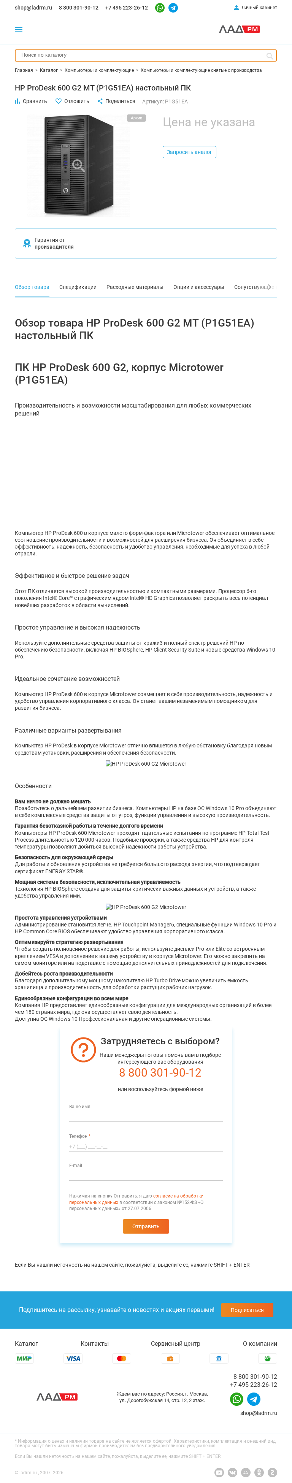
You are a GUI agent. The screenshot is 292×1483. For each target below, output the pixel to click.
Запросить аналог (189, 152)
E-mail (75, 1165)
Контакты (95, 1343)
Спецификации (78, 287)
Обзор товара (32, 287)
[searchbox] (145, 54)
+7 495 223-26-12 (126, 8)
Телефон (79, 1136)
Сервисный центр (175, 1343)
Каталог (26, 1343)
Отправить (146, 1226)
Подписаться (247, 1310)
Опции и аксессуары (198, 287)
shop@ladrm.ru (33, 8)
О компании (260, 1343)
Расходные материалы (134, 287)
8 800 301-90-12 (78, 8)
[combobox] (146, 55)
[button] (264, 287)
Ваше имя (79, 1106)
